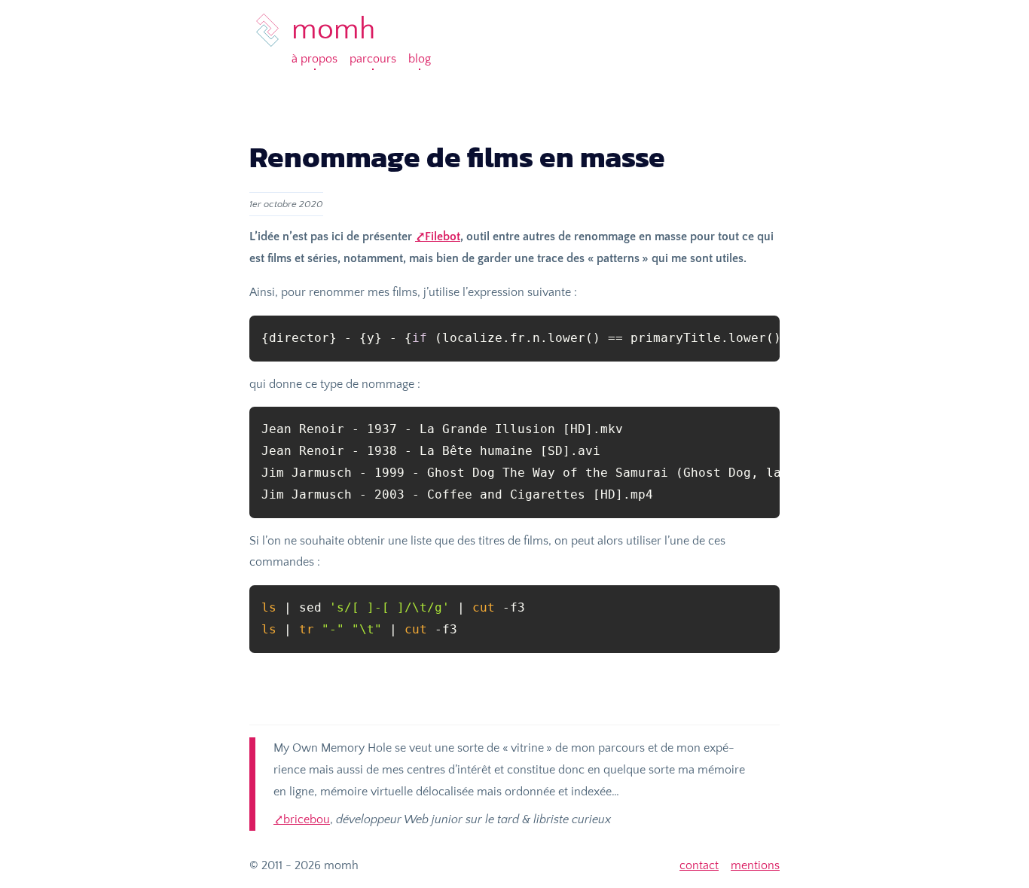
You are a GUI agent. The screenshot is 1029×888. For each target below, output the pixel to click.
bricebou (306, 819)
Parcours (373, 59)
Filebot (442, 236)
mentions (755, 865)
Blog (419, 59)
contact (699, 865)
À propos (314, 59)
